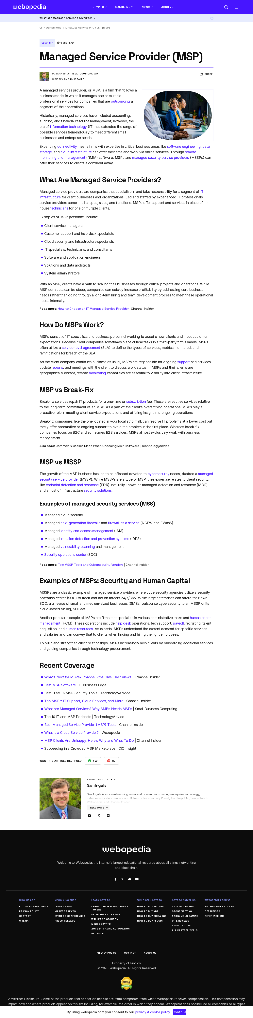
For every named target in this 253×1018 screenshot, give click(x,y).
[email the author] (89, 815)
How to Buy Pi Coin (149, 920)
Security (47, 42)
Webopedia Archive (217, 900)
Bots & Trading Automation (110, 928)
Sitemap (24, 920)
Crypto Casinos (183, 906)
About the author (100, 779)
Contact (25, 916)
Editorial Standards (33, 906)
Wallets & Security (104, 919)
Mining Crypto (101, 924)
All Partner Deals (185, 930)
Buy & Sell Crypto (149, 900)
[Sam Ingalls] (44, 73)
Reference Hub (215, 916)
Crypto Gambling (184, 900)
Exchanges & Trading (105, 914)
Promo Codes (181, 925)
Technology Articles (219, 906)
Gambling (122, 7)
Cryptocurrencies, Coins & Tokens (109, 908)
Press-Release (65, 920)
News (146, 7)
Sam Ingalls (76, 79)
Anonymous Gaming (185, 916)
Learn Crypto (100, 900)
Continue (179, 1012)
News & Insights (65, 900)
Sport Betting (182, 911)
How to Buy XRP (148, 911)
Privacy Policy (29, 911)
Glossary (98, 933)
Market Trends (65, 911)
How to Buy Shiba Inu (151, 916)
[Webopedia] (29, 7)
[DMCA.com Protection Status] (126, 980)
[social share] (115, 879)
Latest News (63, 906)
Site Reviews (180, 920)
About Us (150, 952)
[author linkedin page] (108, 815)
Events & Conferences (70, 916)
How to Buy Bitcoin (150, 906)
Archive (167, 7)
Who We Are (27, 900)
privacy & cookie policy (152, 1012)
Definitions (53, 28)
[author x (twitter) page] (98, 815)
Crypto (98, 7)
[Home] (41, 28)
